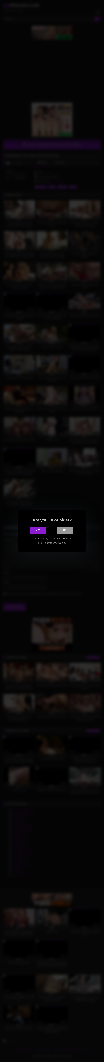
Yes (38, 530)
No (64, 530)
